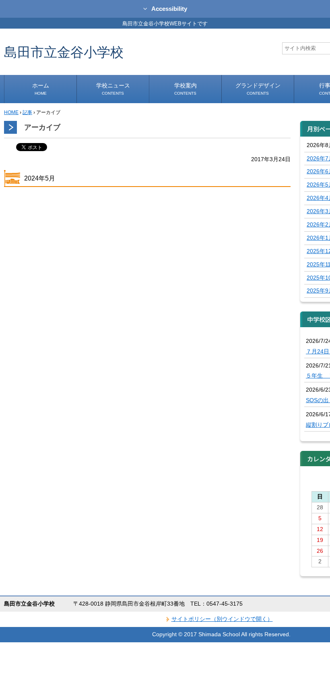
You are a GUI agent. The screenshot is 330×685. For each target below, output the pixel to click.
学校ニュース (113, 88)
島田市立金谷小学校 (64, 52)
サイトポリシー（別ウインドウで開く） (222, 619)
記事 (27, 112)
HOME (11, 112)
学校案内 (185, 88)
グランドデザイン (257, 88)
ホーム (40, 88)
